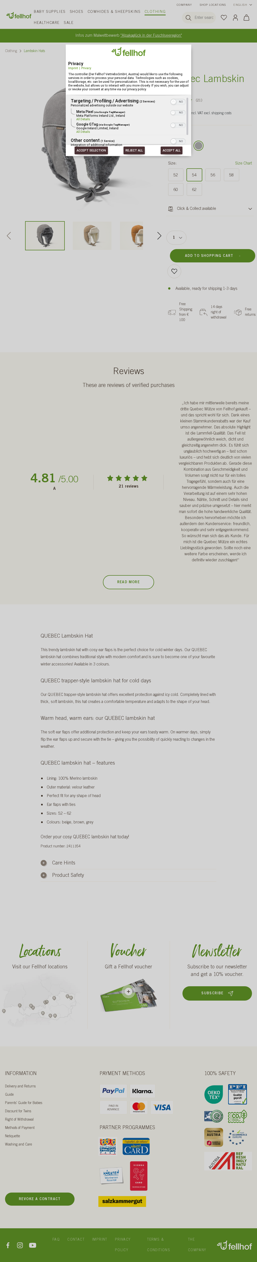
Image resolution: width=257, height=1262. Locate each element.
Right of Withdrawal (19, 1120)
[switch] (178, 102)
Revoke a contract (40, 1199)
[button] (173, 102)
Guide (9, 1095)
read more (128, 582)
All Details (83, 119)
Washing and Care (18, 1145)
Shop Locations (213, 5)
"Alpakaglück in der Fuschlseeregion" (151, 36)
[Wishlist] (224, 17)
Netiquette (12, 1136)
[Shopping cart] (246, 17)
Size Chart (243, 164)
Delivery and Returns (20, 1086)
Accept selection (91, 150)
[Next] (159, 235)
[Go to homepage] (18, 15)
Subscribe (212, 993)
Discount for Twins (18, 1111)
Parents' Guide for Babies (23, 1103)
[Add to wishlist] (174, 271)
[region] (128, 122)
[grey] (198, 145)
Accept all (171, 150)
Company (184, 5)
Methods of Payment (20, 1128)
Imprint (73, 68)
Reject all (134, 150)
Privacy (86, 68)
